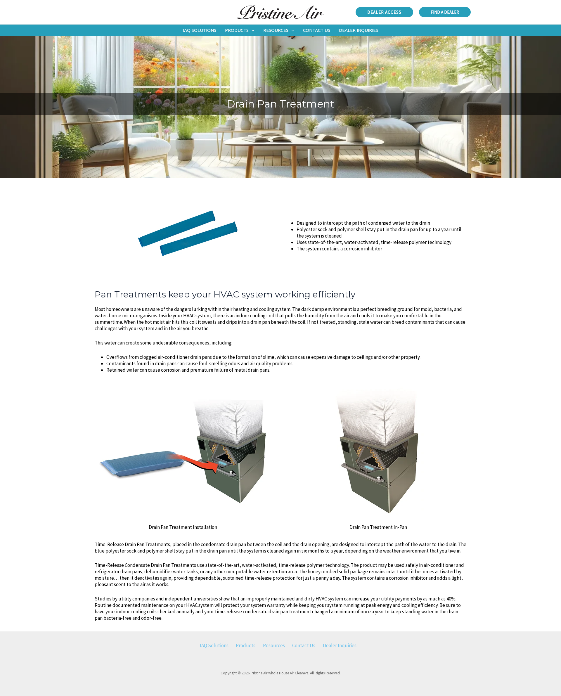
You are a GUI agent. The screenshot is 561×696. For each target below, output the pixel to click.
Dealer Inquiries (339, 645)
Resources (274, 645)
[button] (384, 12)
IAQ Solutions (214, 645)
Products (245, 645)
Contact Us (303, 645)
